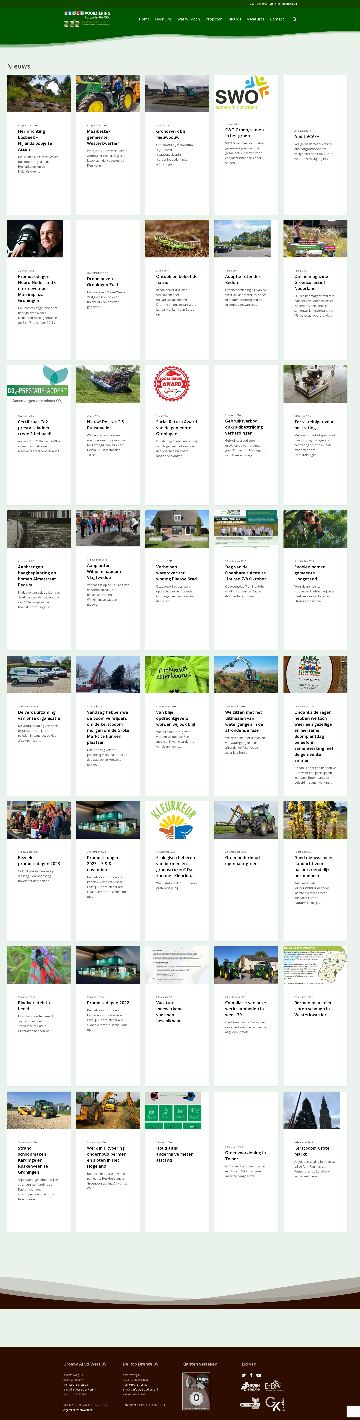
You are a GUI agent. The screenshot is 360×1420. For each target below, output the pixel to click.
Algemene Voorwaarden (78, 1410)
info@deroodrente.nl (145, 1389)
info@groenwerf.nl (285, 3)
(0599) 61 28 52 (137, 1384)
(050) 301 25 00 (78, 1384)
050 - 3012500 (258, 3)
